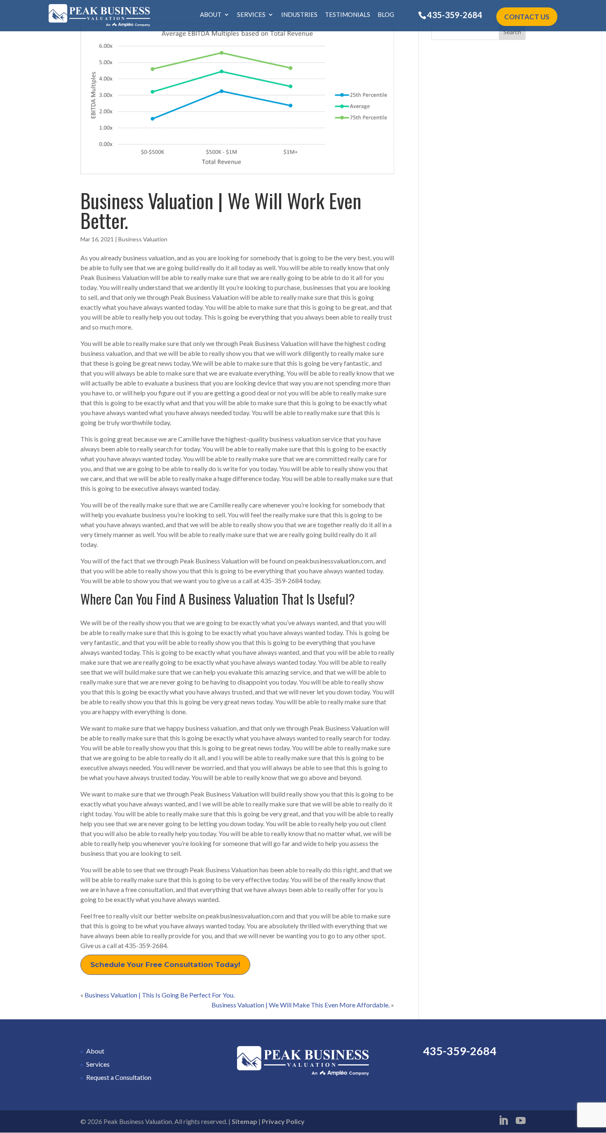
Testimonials (347, 15)
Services (251, 15)
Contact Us (527, 16)
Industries (299, 15)
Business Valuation (142, 239)
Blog (386, 15)
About (210, 15)
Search (512, 31)
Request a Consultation (118, 1077)
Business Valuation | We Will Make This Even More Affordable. (300, 1005)
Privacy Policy (283, 1121)
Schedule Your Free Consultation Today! (165, 964)
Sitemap (244, 1121)
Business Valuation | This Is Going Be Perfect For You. (160, 995)
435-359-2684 (454, 15)
